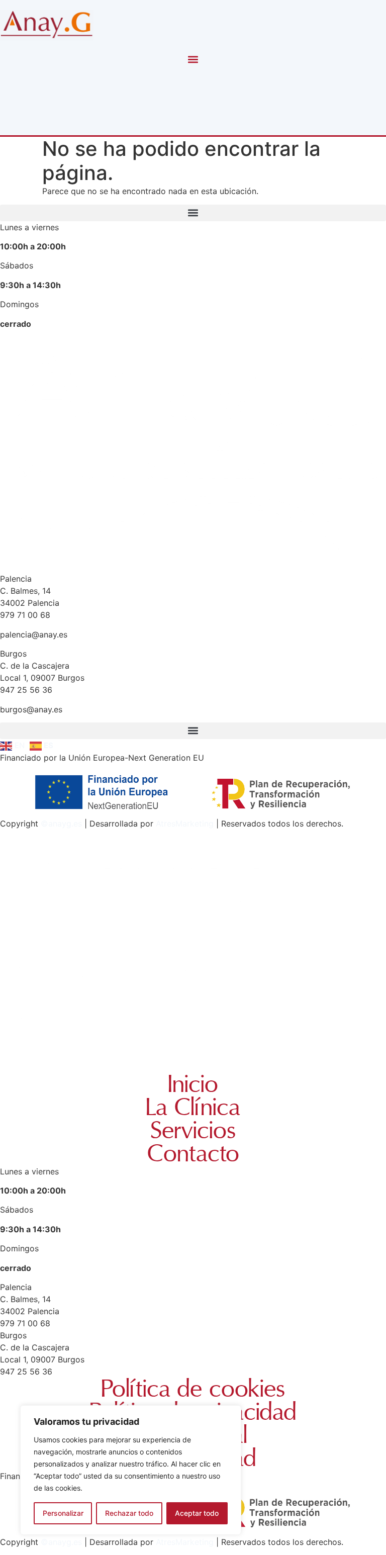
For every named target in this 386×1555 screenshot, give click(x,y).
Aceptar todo (197, 1513)
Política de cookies (193, 1389)
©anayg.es (61, 823)
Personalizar (63, 1513)
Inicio (193, 1084)
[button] (193, 59)
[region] (130, 1470)
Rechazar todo (129, 1513)
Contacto (193, 1153)
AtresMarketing (185, 823)
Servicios (193, 1130)
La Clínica (193, 1107)
